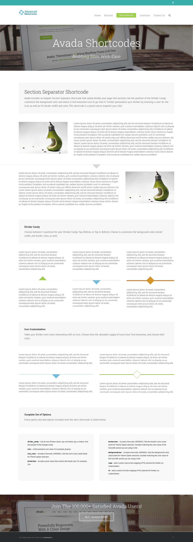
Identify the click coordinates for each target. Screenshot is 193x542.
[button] (170, 15)
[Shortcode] (96, 35)
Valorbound (48, 537)
